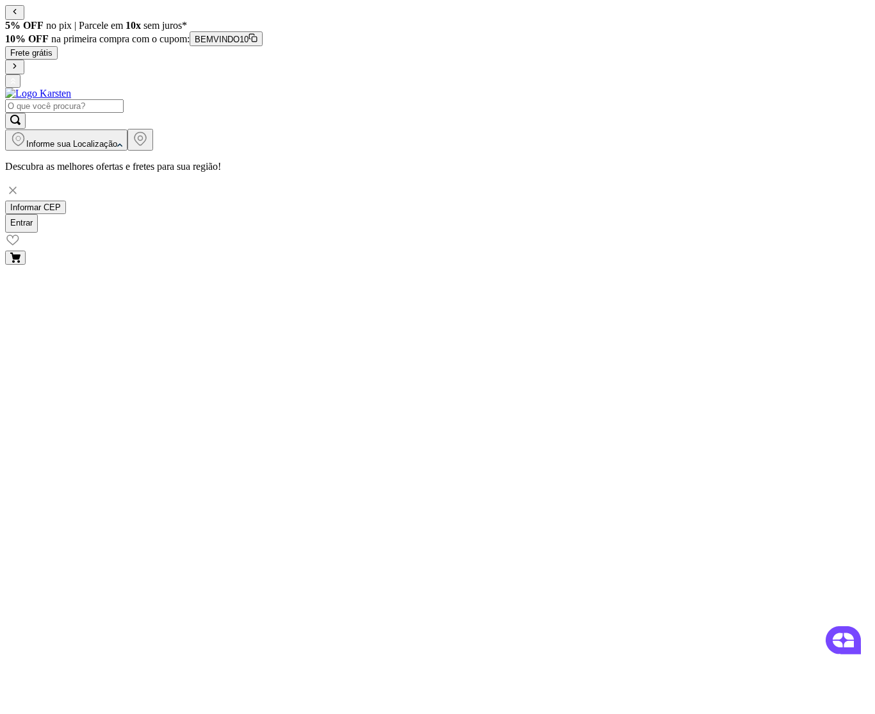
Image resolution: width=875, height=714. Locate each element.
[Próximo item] (14, 67)
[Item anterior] (14, 12)
